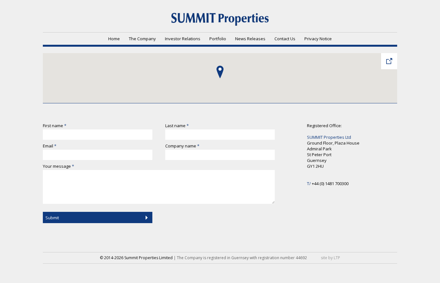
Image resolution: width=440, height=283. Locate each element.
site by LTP (330, 257)
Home (114, 39)
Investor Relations (182, 39)
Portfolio (217, 39)
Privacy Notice (318, 39)
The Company (142, 39)
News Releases (250, 39)
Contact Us (284, 39)
